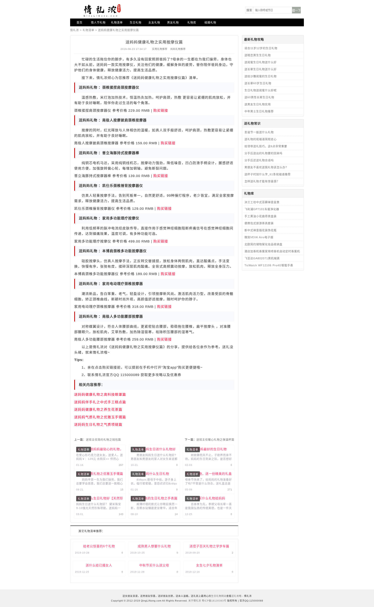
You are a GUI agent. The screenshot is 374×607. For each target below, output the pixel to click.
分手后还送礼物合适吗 (259, 160)
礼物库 (191, 22)
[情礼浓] (101, 10)
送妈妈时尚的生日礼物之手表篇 (154, 498)
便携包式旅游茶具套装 (259, 223)
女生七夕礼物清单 (209, 565)
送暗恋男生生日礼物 (257, 55)
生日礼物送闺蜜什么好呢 (260, 90)
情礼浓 (74, 30)
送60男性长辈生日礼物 (259, 97)
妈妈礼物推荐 (178, 49)
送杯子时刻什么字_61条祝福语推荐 (267, 174)
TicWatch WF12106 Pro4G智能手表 (268, 265)
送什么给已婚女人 (99, 565)
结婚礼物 (210, 22)
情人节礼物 (98, 22)
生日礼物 (135, 22)
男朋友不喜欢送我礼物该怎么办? (265, 167)
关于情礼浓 (194, 600)
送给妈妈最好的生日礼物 (208, 449)
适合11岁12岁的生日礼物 (260, 48)
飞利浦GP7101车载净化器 (261, 209)
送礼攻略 (236, 596)
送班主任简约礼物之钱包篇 (103, 439)
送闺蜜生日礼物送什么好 (260, 62)
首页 (79, 22)
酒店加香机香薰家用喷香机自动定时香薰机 (272, 251)
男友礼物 (173, 22)
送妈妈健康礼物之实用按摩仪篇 (118, 30)
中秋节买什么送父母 (154, 565)
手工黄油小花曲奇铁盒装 (260, 216)
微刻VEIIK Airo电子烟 (258, 237)
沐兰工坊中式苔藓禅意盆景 (262, 202)
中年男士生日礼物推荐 (259, 111)
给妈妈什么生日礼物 (154, 473)
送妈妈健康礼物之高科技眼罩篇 (100, 394)
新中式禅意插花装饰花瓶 (260, 230)
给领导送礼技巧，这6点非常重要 (265, 146)
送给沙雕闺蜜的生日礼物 (260, 76)
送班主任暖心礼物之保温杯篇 (215, 439)
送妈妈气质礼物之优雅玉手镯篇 (100, 417)
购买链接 (160, 110)
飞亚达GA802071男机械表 (262, 258)
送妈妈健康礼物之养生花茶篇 (98, 409)
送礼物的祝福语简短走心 (260, 139)
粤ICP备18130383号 (214, 600)
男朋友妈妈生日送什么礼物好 (154, 449)
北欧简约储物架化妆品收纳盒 (263, 244)
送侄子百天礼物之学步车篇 (209, 546)
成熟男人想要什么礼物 (154, 546)
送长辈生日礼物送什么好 (260, 69)
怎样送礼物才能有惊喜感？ (262, 181)
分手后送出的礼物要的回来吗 (263, 153)
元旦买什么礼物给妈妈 (208, 498)
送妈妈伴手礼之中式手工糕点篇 (100, 402)
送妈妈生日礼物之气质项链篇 (98, 424)
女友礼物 (154, 22)
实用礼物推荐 (159, 49)
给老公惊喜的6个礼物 (99, 546)
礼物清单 (117, 22)
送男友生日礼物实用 (257, 104)
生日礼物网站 (218, 596)
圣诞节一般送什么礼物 (259, 132)
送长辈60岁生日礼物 (257, 83)
